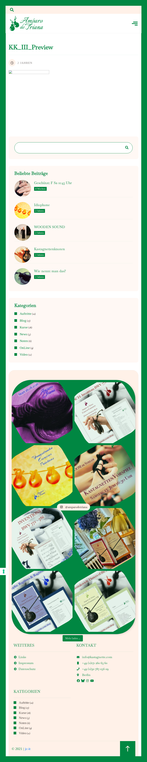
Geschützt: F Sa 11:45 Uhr (53, 183)
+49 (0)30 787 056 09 (95, 669)
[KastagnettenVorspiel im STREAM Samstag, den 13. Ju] (104, 475)
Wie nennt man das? (50, 271)
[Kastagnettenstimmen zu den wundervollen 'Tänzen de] (104, 601)
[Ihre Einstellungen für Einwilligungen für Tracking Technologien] (3, 571)
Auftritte (25, 313)
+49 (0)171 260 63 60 (94, 663)
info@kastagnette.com (97, 657)
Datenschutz (27, 669)
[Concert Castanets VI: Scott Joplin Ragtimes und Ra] (42, 601)
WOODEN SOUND (49, 227)
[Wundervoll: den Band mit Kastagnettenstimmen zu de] (42, 538)
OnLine (25, 347)
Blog (23, 320)
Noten (24, 341)
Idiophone (42, 205)
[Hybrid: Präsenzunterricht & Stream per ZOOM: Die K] (42, 412)
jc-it (27, 749)
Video (24, 354)
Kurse (24, 327)
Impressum (26, 663)
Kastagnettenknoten (49, 249)
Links (22, 657)
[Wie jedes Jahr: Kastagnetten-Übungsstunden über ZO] (42, 475)
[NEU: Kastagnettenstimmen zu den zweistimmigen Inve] (104, 412)
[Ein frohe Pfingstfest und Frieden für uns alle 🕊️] (104, 538)
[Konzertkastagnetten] (26, 23)
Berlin (86, 675)
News (23, 334)
